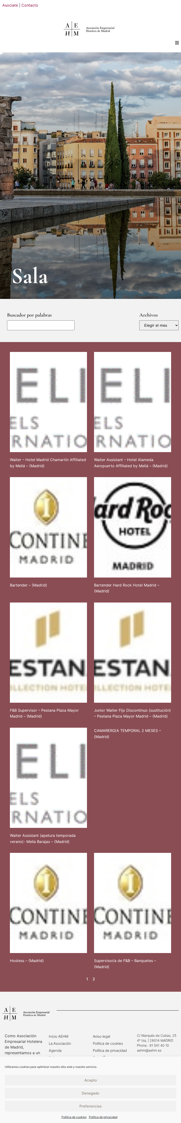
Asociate (10, 5)
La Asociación (60, 1043)
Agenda (55, 1050)
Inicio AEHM (58, 1036)
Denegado (90, 1093)
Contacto (29, 5)
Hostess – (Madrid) (27, 960)
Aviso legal (101, 1036)
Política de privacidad (103, 1117)
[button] (177, 42)
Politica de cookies (74, 1117)
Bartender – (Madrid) (28, 585)
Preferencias (90, 1106)
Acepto (90, 1080)
